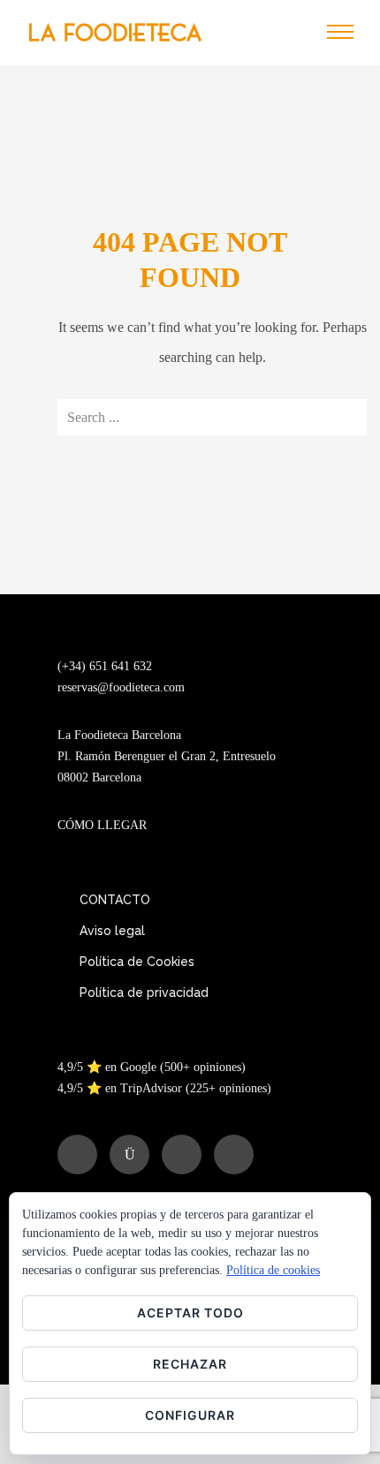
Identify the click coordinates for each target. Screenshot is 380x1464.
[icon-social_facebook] (81, 1154)
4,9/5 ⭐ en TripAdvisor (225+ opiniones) (164, 1088)
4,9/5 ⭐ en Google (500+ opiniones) (151, 1067)
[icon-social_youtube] (234, 1154)
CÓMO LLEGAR (102, 825)
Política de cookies (273, 1270)
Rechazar (190, 1363)
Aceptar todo (190, 1312)
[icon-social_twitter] (186, 1154)
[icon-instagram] (134, 1154)
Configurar (190, 1414)
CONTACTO (115, 900)
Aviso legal (112, 931)
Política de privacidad (144, 992)
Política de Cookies (137, 962)
